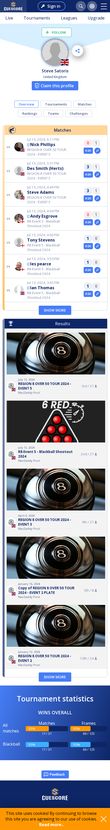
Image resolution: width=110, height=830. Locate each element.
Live (9, 18)
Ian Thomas (42, 288)
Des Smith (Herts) (45, 168)
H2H (88, 150)
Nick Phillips (42, 144)
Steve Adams (40, 192)
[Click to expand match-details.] (97, 151)
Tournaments (37, 18)
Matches (85, 104)
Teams (53, 113)
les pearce (40, 264)
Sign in (53, 6)
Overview (26, 104)
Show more (55, 310)
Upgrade (96, 18)
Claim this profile (57, 86)
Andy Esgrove (44, 216)
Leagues (69, 18)
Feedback (57, 774)
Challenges (79, 113)
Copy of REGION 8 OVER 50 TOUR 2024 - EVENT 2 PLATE (46, 590)
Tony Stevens (41, 240)
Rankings (29, 113)
